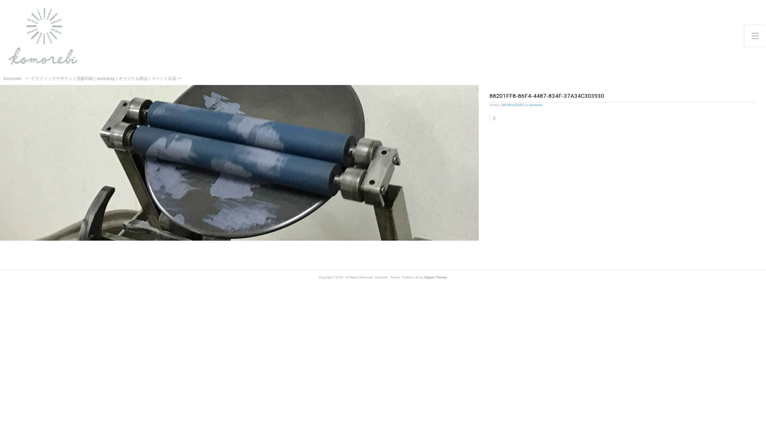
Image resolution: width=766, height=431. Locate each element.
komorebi (536, 105)
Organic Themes (435, 277)
